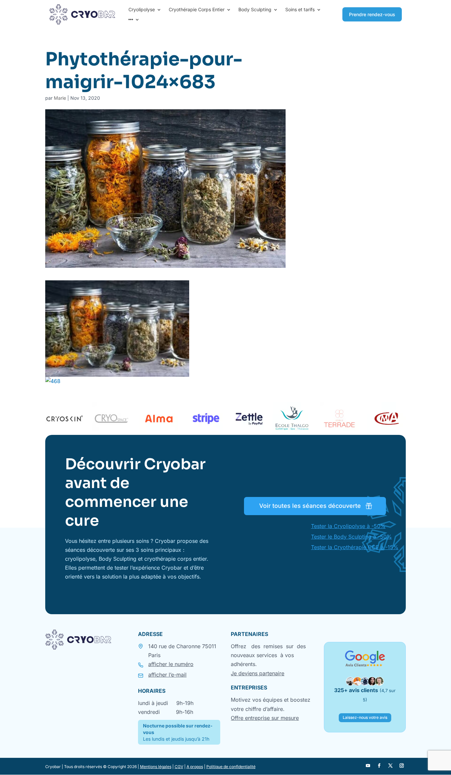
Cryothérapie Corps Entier (197, 9)
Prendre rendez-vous (372, 14)
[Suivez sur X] (390, 765)
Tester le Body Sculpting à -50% (351, 536)
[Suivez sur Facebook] (379, 765)
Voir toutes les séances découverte (310, 505)
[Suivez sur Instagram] (401, 765)
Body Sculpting (254, 9)
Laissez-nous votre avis (365, 717)
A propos (195, 766)
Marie (60, 98)
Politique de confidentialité (231, 766)
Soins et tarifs (300, 9)
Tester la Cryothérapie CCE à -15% (355, 547)
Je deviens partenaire (257, 673)
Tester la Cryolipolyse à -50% (348, 526)
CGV (179, 766)
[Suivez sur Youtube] (368, 765)
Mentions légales (155, 766)
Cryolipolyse (141, 9)
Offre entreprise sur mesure (265, 718)
